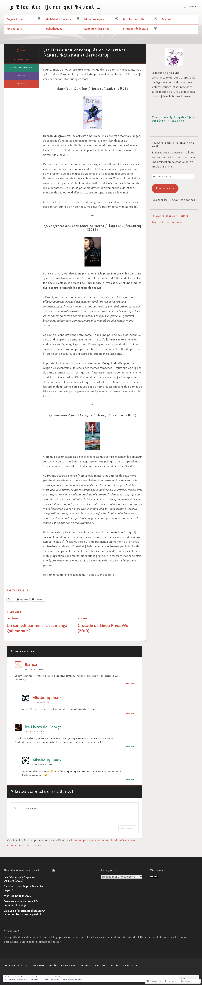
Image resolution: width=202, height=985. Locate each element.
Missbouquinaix (47, 697)
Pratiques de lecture (135, 28)
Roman (21, 76)
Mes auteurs (14, 28)
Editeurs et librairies (96, 28)
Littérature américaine (22, 68)
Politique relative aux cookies (71, 979)
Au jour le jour (15, 19)
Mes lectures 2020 (134, 19)
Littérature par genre (63, 966)
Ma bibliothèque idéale (59, 19)
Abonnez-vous (165, 188)
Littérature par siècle (125, 966)
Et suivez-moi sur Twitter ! (171, 216)
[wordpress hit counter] (154, 876)
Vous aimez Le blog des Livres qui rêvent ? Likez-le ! (174, 118)
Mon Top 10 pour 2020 (17, 895)
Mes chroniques (94, 19)
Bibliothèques (53, 28)
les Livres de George (43, 727)
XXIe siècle (21, 84)
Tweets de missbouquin (166, 222)
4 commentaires (21, 59)
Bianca (31, 664)
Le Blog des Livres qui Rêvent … (54, 7)
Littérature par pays (94, 966)
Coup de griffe (35, 966)
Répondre (130, 684)
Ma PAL (166, 19)
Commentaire (127, 828)
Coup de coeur (13, 966)
